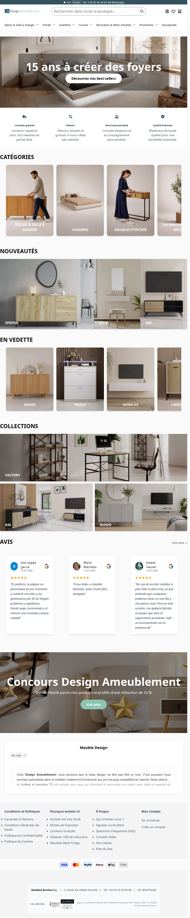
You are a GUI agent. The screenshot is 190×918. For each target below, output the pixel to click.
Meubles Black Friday (65, 843)
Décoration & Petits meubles (113, 25)
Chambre (65, 25)
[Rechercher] (142, 11)
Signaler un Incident (110, 825)
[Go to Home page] (22, 11)
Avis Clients (104, 843)
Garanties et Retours (19, 819)
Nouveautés (169, 25)
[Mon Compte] (167, 11)
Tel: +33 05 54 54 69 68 (97, 2)
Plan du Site (104, 849)
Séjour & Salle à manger (19, 25)
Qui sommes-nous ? (110, 819)
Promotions (147, 25)
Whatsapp (117, 2)
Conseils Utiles (106, 837)
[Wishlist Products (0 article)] (173, 11)
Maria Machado (90, 564)
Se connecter (151, 820)
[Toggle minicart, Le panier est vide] (180, 11)
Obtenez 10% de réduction (68, 837)
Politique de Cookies (18, 841)
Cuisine (83, 25)
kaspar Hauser (151, 564)
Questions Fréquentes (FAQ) (115, 831)
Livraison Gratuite (62, 831)
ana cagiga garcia (28, 564)
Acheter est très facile (65, 819)
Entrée (47, 25)
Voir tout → (179, 543)
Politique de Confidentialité (23, 835)
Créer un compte (153, 827)
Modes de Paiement (64, 825)
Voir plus (93, 704)
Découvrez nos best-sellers (93, 78)
